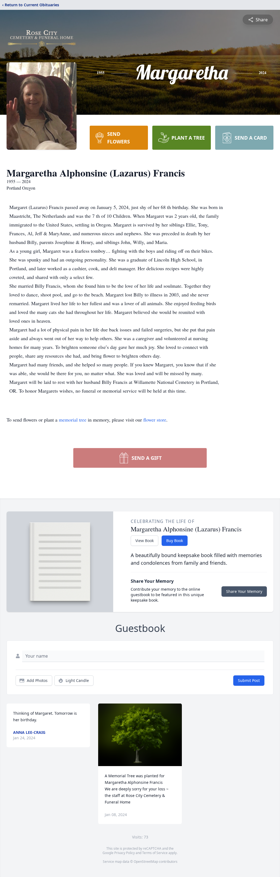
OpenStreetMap (146, 861)
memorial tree (72, 419)
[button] (140, 735)
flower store (154, 419)
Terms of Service (155, 852)
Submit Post (249, 680)
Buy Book (174, 540)
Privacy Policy (124, 852)
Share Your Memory (244, 591)
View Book (144, 540)
